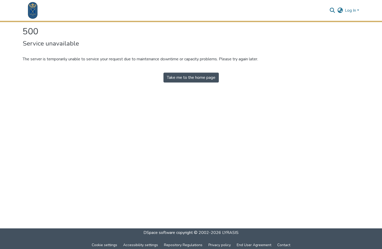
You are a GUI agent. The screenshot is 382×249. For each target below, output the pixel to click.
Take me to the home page (191, 77)
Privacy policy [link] (219, 244)
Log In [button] (351, 10)
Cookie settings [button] (104, 244)
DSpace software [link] (159, 232)
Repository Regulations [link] (183, 244)
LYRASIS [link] (230, 232)
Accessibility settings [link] (140, 244)
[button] (33, 10)
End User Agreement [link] (254, 244)
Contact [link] (283, 244)
